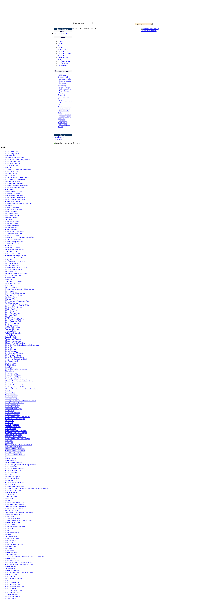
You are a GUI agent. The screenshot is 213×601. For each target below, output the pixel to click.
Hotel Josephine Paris (12, 584)
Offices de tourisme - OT (63, 76)
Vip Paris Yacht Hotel (12, 518)
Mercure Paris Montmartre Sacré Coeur (19, 381)
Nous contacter (59, 139)
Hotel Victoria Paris (12, 592)
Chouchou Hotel (11, 229)
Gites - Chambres (65, 115)
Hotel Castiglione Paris (13, 321)
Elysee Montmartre (12, 207)
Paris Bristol (9, 205)
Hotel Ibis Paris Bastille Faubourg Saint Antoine (22, 345)
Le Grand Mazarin (11, 325)
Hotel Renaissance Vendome (15, 526)
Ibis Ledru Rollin (11, 297)
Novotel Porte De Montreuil (15, 486)
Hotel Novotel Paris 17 (13, 311)
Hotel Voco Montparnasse (14, 504)
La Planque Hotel (11, 361)
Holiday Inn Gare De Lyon (14, 502)
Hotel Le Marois (11, 383)
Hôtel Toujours (10, 363)
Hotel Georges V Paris (13, 154)
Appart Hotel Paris (11, 165)
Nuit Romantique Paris (13, 275)
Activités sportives (65, 89)
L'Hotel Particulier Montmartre (16, 369)
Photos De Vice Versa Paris (15, 449)
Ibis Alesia (9, 498)
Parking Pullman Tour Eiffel (15, 179)
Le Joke (8, 534)
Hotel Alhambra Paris (12, 161)
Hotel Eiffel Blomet (12, 407)
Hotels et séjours (64, 109)
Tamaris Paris (10, 568)
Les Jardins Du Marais (13, 375)
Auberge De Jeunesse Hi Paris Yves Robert (20, 401)
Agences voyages (65, 81)
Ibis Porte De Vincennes (13, 435)
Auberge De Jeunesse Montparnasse (18, 169)
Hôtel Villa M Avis (12, 560)
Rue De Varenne (11, 467)
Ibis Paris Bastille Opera (13, 409)
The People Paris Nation (13, 281)
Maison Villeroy (11, 566)
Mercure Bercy (10, 540)
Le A (7, 457)
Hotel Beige (9, 550)
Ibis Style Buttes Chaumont (15, 158)
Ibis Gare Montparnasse (13, 463)
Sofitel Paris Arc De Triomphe (16, 431)
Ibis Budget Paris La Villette (15, 387)
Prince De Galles (11, 337)
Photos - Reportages (62, 94)
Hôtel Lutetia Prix (11, 171)
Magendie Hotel (11, 574)
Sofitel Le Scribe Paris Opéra (15, 506)
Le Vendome (9, 291)
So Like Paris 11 (11, 536)
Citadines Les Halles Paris (14, 482)
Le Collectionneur (11, 213)
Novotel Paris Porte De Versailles (17, 185)
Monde (62, 37)
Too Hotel (8, 219)
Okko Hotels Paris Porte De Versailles (18, 445)
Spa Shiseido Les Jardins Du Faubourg (19, 512)
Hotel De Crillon (11, 473)
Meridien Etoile (10, 461)
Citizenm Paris (10, 331)
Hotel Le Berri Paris (12, 538)
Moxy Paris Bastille (12, 215)
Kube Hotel (9, 528)
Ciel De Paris (10, 335)
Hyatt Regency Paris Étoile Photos (17, 177)
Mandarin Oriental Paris (13, 447)
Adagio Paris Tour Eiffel (14, 233)
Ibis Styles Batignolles (13, 476)
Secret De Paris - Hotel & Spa (15, 437)
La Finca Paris (10, 524)
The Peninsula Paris (12, 399)
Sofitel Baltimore (11, 365)
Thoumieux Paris (11, 496)
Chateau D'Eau (10, 277)
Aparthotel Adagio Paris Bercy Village (18, 520)
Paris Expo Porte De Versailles (16, 273)
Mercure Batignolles (12, 596)
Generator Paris (10, 245)
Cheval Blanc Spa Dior (13, 201)
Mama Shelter (10, 156)
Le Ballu (8, 500)
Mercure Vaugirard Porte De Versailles (18, 562)
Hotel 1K (8, 530)
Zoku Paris (9, 279)
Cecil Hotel (9, 189)
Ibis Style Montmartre (13, 427)
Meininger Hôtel (11, 315)
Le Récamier (9, 411)
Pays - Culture (64, 91)
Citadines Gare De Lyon (13, 471)
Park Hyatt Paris (11, 287)
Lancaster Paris (10, 546)
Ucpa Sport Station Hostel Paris (16, 359)
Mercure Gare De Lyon (13, 269)
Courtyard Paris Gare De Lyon (16, 433)
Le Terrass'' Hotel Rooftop (14, 319)
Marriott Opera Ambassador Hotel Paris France (21, 389)
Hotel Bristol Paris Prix (13, 490)
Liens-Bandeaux (59, 137)
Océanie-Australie (65, 61)
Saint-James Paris (11, 395)
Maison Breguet (11, 459)
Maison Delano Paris (12, 522)
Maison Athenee (11, 552)
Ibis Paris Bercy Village (13, 191)
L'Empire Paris (10, 598)
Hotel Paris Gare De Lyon (14, 187)
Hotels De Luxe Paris (12, 193)
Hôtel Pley (9, 347)
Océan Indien (63, 63)
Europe (61, 41)
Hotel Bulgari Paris (12, 532)
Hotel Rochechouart (12, 221)
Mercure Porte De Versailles (15, 343)
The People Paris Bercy (13, 295)
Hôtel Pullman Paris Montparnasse (17, 159)
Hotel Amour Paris (11, 223)
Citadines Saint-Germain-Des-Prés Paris (19, 564)
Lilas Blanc (9, 367)
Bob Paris (8, 391)
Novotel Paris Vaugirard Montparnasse (18, 203)
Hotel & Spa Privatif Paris (14, 231)
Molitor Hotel (10, 309)
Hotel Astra (9, 423)
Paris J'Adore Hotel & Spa (14, 249)
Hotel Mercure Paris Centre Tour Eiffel (19, 572)
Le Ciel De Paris (11, 373)
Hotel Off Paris (10, 349)
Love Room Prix (11, 211)
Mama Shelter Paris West (14, 195)
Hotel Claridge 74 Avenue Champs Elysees (20, 465)
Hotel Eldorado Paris (12, 313)
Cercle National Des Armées (15, 451)
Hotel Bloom (9, 285)
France (62, 31)
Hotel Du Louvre (11, 397)
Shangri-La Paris (11, 271)
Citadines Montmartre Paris (14, 586)
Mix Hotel (9, 441)
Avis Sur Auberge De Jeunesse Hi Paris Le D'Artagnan (24, 556)
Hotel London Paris (12, 478)
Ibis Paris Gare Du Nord (13, 514)
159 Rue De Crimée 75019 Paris (16, 257)
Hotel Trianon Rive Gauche (15, 197)
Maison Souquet (11, 492)
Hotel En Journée (11, 152)
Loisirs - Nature (64, 87)
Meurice (8, 167)
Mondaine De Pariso (12, 247)
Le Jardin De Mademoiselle (15, 199)
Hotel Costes (9, 516)
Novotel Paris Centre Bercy (15, 241)
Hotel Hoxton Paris (12, 235)
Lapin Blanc (9, 542)
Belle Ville (9, 580)
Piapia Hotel (9, 421)
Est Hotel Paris (10, 429)
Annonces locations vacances (64, 106)
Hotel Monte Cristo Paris (14, 508)
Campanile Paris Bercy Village (16, 255)
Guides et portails (65, 79)
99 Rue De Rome (11, 510)
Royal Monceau (11, 351)
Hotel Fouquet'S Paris (13, 377)
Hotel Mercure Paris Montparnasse (17, 417)
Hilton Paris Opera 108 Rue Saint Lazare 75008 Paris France (26, 488)
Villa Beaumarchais (12, 594)
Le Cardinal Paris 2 (12, 265)
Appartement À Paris (12, 243)
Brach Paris (9, 443)
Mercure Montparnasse (13, 341)
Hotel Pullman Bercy (12, 253)
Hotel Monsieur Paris (12, 405)
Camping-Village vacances (64, 118)
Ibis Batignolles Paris (12, 283)
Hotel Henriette (10, 588)
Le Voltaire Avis (11, 480)
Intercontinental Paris (12, 181)
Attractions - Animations (62, 84)
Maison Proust (10, 558)
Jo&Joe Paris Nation (12, 327)
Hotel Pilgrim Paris (12, 425)
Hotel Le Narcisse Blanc (14, 209)
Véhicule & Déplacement (62, 122)
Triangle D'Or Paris (12, 329)
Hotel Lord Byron (11, 576)
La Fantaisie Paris (11, 263)
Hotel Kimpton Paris (12, 413)
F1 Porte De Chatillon (13, 355)
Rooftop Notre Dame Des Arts (16, 267)
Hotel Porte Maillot (12, 323)
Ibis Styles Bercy (11, 173)
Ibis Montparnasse (11, 303)
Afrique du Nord (64, 51)
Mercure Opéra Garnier (13, 307)
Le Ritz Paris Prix (11, 227)
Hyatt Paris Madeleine (13, 239)
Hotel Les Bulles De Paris (14, 469)
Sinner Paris (9, 371)
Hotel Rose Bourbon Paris (14, 357)
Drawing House (11, 217)
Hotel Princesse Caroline (14, 544)
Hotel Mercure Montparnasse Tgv (17, 301)
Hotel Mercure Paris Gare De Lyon (17, 439)
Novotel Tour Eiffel (12, 225)
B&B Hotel (9, 259)
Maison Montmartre (12, 570)
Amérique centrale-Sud (62, 48)
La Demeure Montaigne (13, 578)
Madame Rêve (10, 299)
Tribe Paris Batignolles (13, 333)
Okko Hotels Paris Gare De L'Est (17, 305)
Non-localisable (64, 65)
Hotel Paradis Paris (12, 582)
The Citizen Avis (11, 554)
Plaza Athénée (10, 175)
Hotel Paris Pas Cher (12, 163)
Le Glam (8, 475)
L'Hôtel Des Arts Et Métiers (15, 261)
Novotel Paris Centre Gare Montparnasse (19, 289)
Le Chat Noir (10, 393)
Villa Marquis (10, 494)
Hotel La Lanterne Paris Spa (15, 455)
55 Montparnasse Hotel (13, 590)
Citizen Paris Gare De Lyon (15, 419)
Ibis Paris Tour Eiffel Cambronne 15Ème (19, 237)
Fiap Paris (8, 548)
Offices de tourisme (61, 33)
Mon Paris (9, 317)
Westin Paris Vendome (13, 339)
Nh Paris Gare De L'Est (13, 453)
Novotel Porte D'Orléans (14, 353)
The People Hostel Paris (13, 251)
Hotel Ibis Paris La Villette (14, 385)
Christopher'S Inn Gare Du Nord (16, 379)
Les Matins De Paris (12, 415)
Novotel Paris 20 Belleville (14, 403)
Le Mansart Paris (11, 484)
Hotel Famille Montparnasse (15, 293)
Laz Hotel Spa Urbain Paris (15, 183)
